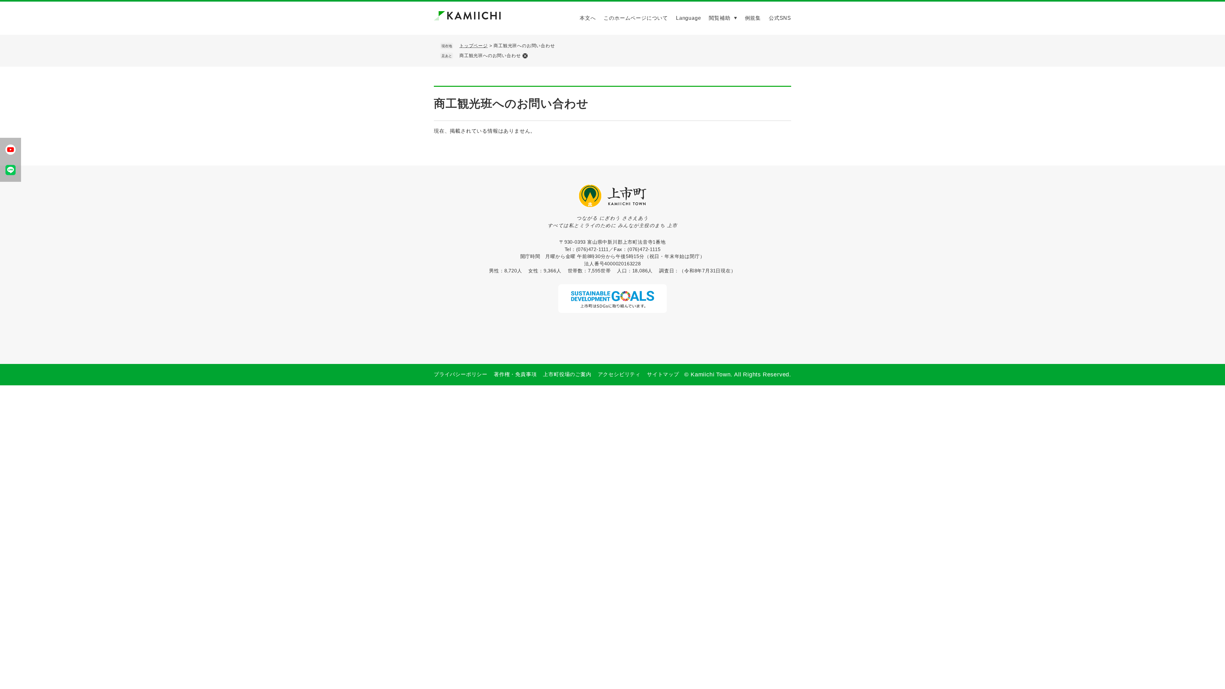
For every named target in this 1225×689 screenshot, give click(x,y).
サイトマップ (663, 374)
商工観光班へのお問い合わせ (490, 55)
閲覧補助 (719, 18)
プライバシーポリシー (460, 374)
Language (688, 18)
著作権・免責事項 (515, 374)
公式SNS (780, 18)
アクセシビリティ (619, 374)
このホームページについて (636, 18)
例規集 (753, 18)
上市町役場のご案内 (567, 374)
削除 (525, 55)
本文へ (588, 18)
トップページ (473, 45)
